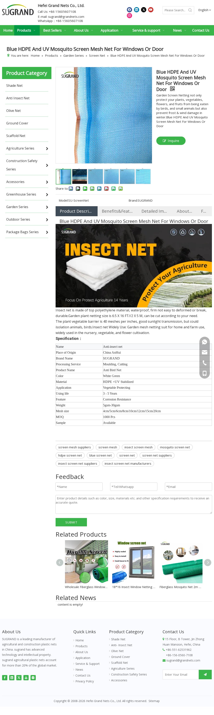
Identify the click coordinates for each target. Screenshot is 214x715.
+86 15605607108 (69, 21)
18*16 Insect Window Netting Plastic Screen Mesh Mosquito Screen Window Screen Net (133, 587)
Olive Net (117, 651)
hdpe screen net (70, 455)
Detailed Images (154, 211)
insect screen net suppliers (77, 463)
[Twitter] (143, 9)
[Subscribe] (205, 674)
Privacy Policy (84, 681)
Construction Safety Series (129, 674)
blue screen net (100, 455)
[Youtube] (150, 9)
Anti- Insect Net (121, 645)
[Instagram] (129, 15)
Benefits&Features (117, 211)
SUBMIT (71, 522)
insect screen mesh (139, 447)
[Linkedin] (136, 9)
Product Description (76, 211)
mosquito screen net (175, 447)
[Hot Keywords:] (190, 10)
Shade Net (118, 639)
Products (81, 646)
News (79, 670)
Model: (63, 200)
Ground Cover (120, 657)
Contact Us (82, 675)
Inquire (173, 140)
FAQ (204, 211)
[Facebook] (129, 9)
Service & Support (87, 664)
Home (79, 640)
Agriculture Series (123, 668)
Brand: (133, 200)
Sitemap (154, 701)
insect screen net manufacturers (128, 463)
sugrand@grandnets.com (66, 16)
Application (82, 658)
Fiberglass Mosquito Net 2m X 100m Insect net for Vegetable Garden (181, 587)
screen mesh (107, 447)
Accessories (119, 680)
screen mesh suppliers (74, 447)
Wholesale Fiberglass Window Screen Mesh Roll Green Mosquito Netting (86, 587)
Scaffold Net (119, 663)
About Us (185, 211)
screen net (127, 455)
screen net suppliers (157, 455)
